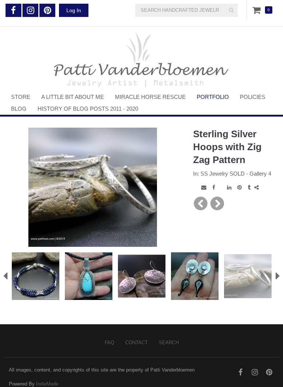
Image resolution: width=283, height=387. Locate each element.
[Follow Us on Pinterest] (47, 10)
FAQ (109, 342)
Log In (73, 10)
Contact (136, 342)
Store (20, 97)
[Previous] (200, 203)
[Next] (217, 203)
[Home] (141, 59)
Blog (19, 109)
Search (169, 342)
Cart (257, 10)
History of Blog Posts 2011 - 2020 (88, 109)
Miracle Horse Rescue (150, 97)
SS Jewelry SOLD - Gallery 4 (235, 173)
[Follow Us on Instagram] (30, 10)
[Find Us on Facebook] (13, 10)
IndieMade (47, 384)
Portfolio (213, 97)
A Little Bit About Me (72, 97)
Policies (252, 97)
